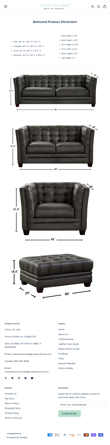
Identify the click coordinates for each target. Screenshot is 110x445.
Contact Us (10, 393)
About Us (63, 334)
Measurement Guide (68, 349)
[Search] (98, 6)
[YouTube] (32, 378)
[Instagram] (19, 378)
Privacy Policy (12, 413)
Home (61, 329)
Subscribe (69, 413)
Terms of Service (13, 418)
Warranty (9, 398)
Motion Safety (65, 368)
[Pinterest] (25, 378)
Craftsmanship (66, 339)
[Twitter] (12, 378)
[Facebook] (6, 378)
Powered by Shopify (17, 437)
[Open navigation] (5, 6)
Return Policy (12, 403)
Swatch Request (66, 363)
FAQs (61, 358)
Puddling (62, 353)
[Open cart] (104, 6)
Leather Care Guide (68, 344)
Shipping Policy (13, 408)
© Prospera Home (14, 433)
